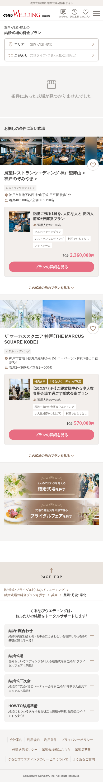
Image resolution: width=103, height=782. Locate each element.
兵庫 (54, 595)
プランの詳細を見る (51, 267)
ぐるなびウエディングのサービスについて (38, 759)
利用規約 (33, 740)
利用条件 (50, 740)
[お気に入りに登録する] (93, 165)
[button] (51, 241)
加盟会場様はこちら (56, 749)
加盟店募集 (83, 749)
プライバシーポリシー (77, 740)
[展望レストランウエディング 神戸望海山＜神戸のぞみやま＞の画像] (51, 151)
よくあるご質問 (84, 759)
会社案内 (16, 740)
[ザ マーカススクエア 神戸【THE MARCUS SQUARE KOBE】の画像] (51, 314)
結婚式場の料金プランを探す (24, 595)
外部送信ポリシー (25, 749)
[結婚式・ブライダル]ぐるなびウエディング (34, 590)
